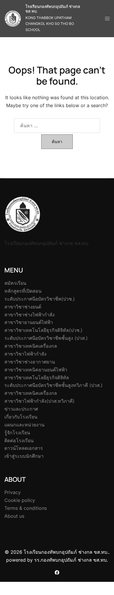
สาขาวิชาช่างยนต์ (22, 307)
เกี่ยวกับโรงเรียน (20, 417)
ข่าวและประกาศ (21, 409)
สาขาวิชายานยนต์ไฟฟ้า (28, 322)
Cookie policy (19, 500)
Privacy (12, 492)
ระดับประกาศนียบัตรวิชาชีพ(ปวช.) (39, 299)
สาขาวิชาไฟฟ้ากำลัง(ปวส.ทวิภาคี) (39, 401)
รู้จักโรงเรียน (17, 432)
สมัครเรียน (15, 283)
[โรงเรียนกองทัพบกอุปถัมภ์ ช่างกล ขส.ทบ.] (12, 18)
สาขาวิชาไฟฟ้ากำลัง (25, 354)
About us (14, 516)
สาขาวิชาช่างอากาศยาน (29, 362)
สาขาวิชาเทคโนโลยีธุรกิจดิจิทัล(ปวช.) (43, 330)
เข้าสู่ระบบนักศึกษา (24, 456)
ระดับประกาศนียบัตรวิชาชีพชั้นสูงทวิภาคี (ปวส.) (53, 385)
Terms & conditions (25, 508)
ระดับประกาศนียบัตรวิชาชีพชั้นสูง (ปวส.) (46, 338)
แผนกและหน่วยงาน (24, 425)
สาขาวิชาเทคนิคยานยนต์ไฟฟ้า (35, 370)
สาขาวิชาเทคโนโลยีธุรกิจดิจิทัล (36, 377)
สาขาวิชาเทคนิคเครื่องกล (30, 346)
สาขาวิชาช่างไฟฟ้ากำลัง (29, 315)
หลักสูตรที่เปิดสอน (23, 291)
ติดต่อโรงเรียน (19, 440)
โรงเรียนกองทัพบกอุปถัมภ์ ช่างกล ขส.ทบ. (52, 9)
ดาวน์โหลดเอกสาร (23, 448)
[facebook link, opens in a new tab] (57, 572)
